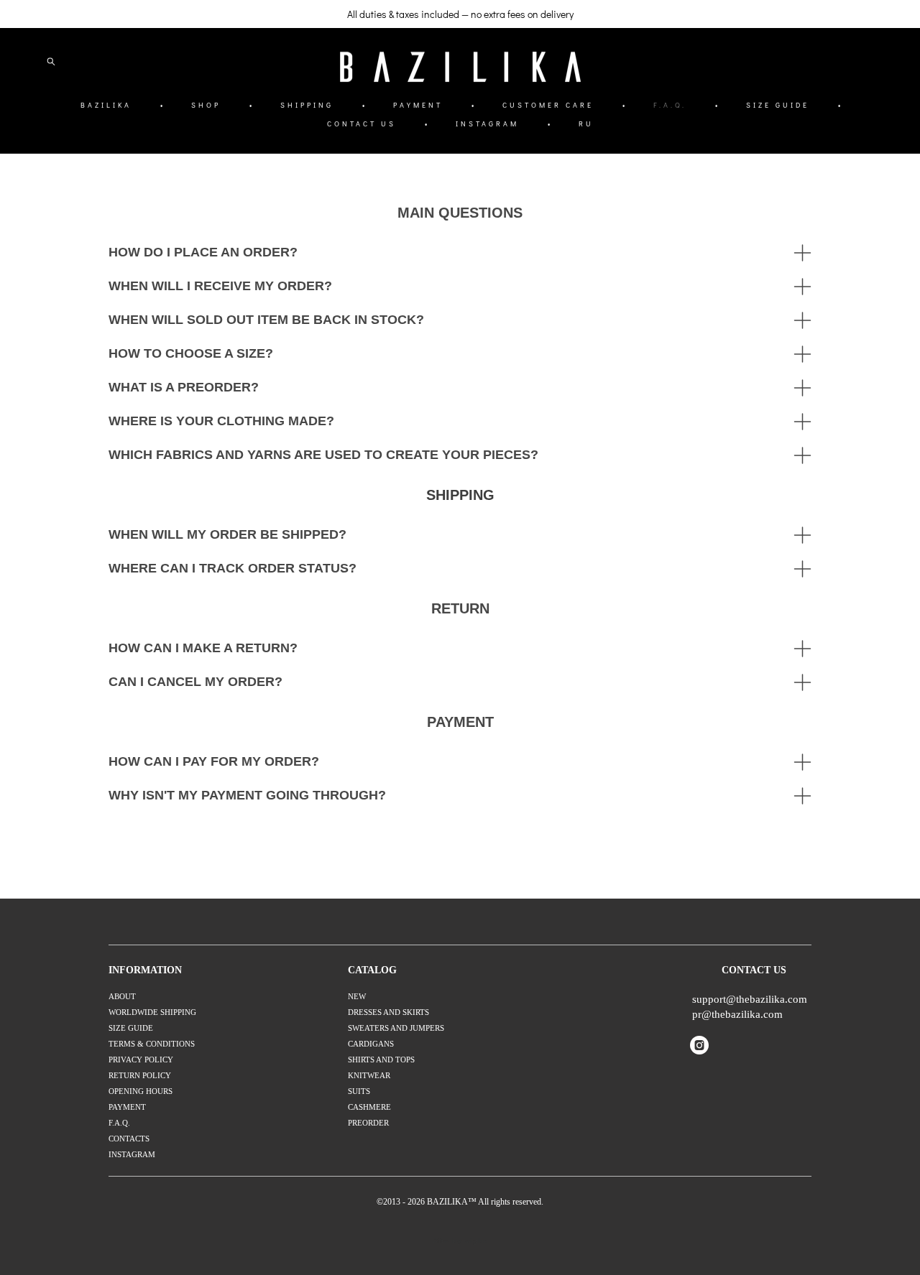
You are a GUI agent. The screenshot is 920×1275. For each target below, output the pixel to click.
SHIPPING (307, 105)
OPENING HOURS (140, 1091)
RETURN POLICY (140, 1075)
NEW (357, 996)
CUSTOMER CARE (548, 105)
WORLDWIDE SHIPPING (152, 1012)
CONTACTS (129, 1138)
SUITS (359, 1091)
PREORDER (368, 1122)
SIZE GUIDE (777, 105)
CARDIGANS (371, 1043)
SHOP (206, 105)
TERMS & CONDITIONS (152, 1043)
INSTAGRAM (487, 124)
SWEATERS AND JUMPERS (396, 1028)
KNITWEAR (369, 1075)
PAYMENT (418, 105)
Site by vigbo (460, 1241)
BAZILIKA (106, 105)
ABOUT (122, 996)
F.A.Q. (669, 105)
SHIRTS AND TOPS (381, 1059)
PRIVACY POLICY (141, 1059)
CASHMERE (369, 1107)
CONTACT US (361, 124)
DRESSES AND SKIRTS (388, 1012)
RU (586, 124)
